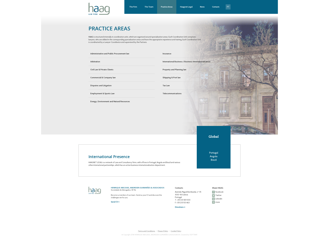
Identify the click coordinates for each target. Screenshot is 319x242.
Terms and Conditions (146, 231)
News (202, 7)
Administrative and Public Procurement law (109, 53)
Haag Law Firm (105, 8)
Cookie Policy (176, 231)
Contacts (215, 7)
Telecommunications (172, 93)
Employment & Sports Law (102, 93)
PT (228, 7)
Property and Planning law (174, 69)
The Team (149, 7)
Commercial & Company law (103, 77)
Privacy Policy (163, 231)
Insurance (167, 53)
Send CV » (115, 202)
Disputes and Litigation (101, 85)
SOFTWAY (193, 235)
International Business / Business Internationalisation (186, 61)
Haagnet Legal (186, 7)
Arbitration (95, 61)
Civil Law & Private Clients (101, 69)
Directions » (180, 207)
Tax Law (166, 85)
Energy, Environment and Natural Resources (110, 101)
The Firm (133, 7)
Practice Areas (167, 7)
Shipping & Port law (172, 77)
